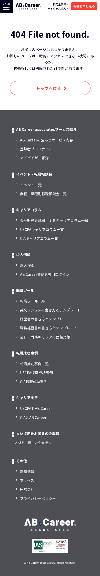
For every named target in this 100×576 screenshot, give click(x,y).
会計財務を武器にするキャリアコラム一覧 (54, 220)
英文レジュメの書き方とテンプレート (50, 309)
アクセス (27, 480)
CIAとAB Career (33, 417)
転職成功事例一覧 (34, 363)
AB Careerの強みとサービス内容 (46, 139)
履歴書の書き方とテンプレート (45, 318)
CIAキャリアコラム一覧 (39, 238)
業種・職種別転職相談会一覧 (43, 193)
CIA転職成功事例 (33, 381)
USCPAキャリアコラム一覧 (42, 229)
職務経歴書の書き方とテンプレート (48, 327)
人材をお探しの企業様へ (33, 442)
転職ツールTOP (32, 301)
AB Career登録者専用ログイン (44, 274)
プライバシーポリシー (38, 498)
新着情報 (27, 471)
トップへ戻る (48, 88)
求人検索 (27, 265)
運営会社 (27, 489)
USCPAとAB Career (36, 408)
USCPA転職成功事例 (36, 372)
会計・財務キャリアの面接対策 (45, 336)
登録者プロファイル (36, 148)
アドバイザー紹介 (34, 157)
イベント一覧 (31, 184)
